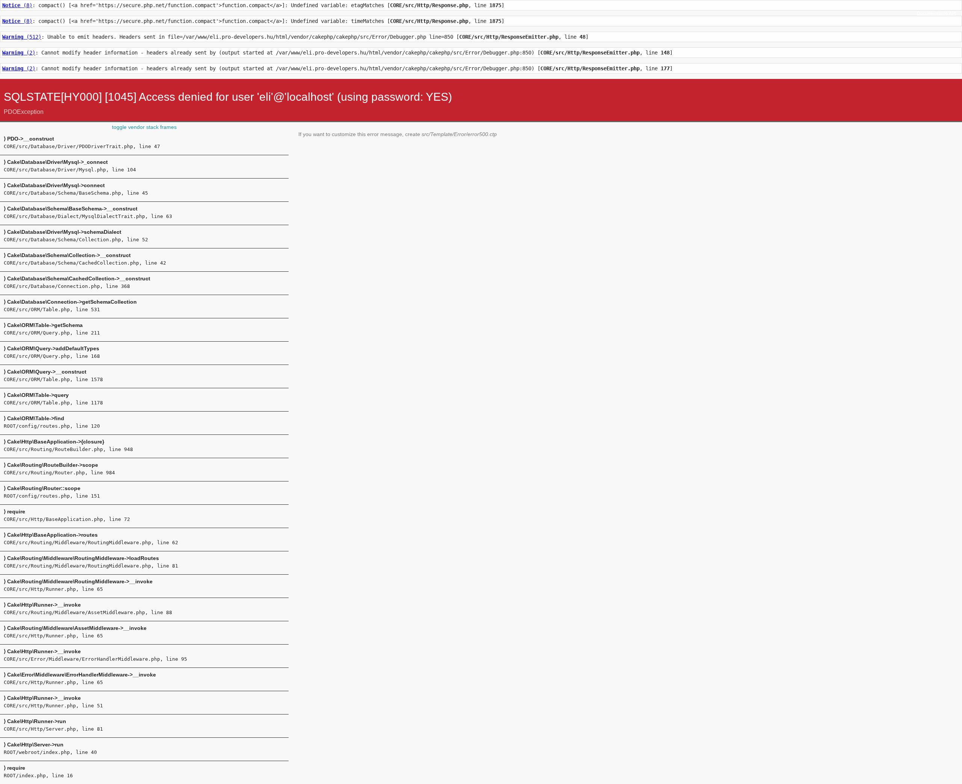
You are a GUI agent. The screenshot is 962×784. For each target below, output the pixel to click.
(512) (21, 37)
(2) (18, 53)
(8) (17, 5)
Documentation (932, 13)
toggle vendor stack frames (144, 127)
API (952, 13)
